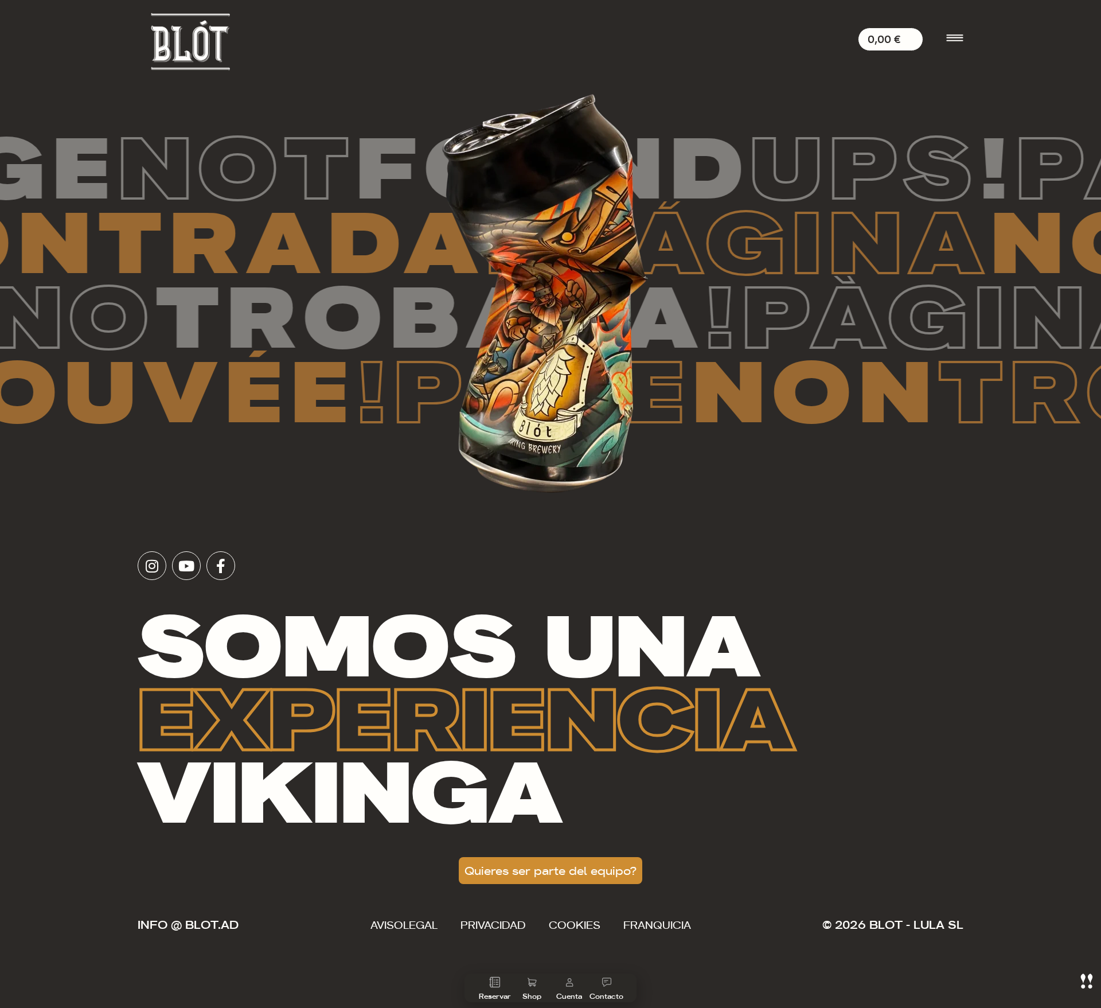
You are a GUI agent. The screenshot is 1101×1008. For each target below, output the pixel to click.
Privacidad (493, 924)
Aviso (404, 924)
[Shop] (532, 982)
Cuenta (569, 996)
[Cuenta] (569, 982)
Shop (531, 996)
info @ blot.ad (188, 924)
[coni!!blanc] (1086, 981)
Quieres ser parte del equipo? (550, 870)
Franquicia (657, 924)
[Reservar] (495, 982)
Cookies (574, 924)
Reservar (495, 996)
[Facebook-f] (220, 565)
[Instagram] (152, 565)
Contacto (606, 996)
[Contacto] (606, 982)
